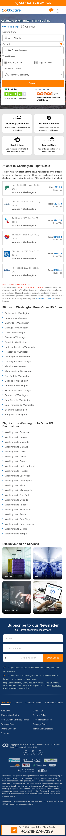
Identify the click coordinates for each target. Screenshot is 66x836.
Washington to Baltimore (17, 432)
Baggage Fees (39, 724)
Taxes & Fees (7, 724)
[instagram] (40, 752)
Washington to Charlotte (17, 442)
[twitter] (33, 752)
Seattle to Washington (16, 409)
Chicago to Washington (16, 327)
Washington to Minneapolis (18, 490)
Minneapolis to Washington (18, 371)
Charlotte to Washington (17, 323)
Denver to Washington (16, 337)
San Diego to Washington (17, 400)
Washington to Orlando (16, 500)
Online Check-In (8, 729)
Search (33, 83)
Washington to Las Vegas (17, 475)
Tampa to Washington (16, 414)
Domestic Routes (33, 702)
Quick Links (6, 702)
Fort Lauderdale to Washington (20, 347)
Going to (6, 44)
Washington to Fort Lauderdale (20, 466)
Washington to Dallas (15, 451)
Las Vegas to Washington (17, 356)
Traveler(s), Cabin (11, 68)
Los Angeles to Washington (18, 361)
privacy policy (23, 688)
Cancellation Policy (10, 715)
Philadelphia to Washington (18, 390)
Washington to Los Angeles (18, 480)
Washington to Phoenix (16, 504)
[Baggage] (16, 563)
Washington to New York (17, 495)
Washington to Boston (16, 437)
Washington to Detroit (16, 461)
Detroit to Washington (16, 342)
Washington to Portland (16, 514)
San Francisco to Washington (19, 405)
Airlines (18, 702)
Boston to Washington (16, 318)
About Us (5, 711)
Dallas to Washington (15, 332)
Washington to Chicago (16, 446)
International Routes (54, 702)
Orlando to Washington (16, 380)
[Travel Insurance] (47, 597)
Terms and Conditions (43, 729)
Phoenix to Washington (16, 385)
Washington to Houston (16, 471)
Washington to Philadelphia (18, 509)
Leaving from (9, 32)
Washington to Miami (15, 485)
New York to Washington (17, 376)
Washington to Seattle (16, 529)
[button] (52, 765)
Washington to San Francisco (19, 524)
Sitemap (5, 733)
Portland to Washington (16, 395)
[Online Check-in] (16, 597)
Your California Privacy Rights (15, 720)
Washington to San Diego (17, 519)
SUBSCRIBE (53, 657)
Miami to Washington (15, 366)
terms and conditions (45, 298)
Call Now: (35, 2)
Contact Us (38, 711)
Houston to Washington (16, 351)
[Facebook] (26, 752)
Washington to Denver (16, 456)
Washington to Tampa (16, 533)
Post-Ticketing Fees (42, 720)
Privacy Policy (39, 715)
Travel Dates (8, 56)
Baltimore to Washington (17, 313)
